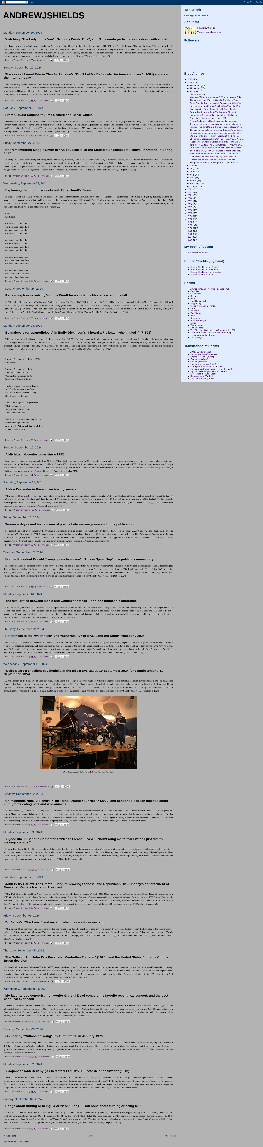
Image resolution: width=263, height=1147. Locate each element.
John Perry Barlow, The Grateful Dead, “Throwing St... (216, 145)
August (194, 165)
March (193, 180)
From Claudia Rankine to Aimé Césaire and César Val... (216, 103)
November (195, 88)
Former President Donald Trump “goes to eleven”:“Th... (216, 127)
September (196, 94)
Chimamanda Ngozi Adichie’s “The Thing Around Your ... (217, 139)
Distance (194, 296)
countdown (43, 849)
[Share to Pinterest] (67, 60)
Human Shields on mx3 (201, 274)
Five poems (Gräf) (199, 359)
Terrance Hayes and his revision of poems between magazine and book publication (69, 524)
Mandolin (194, 310)
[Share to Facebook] (64, 60)
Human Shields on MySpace (204, 267)
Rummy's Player (198, 320)
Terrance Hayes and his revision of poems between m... (216, 124)
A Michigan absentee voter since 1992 (34, 454)
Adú (62, 53)
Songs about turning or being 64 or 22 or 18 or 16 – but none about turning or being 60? (73, 1106)
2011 (190, 225)
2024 (190, 82)
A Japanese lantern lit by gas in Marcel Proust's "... (214, 159)
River (192, 315)
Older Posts (170, 1136)
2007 (190, 237)
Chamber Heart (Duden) (202, 356)
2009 (190, 231)
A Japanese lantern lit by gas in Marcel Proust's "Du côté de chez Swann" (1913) (67, 1071)
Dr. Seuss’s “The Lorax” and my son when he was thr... (216, 147)
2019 (190, 201)
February (195, 183)
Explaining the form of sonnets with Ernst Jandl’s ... (214, 109)
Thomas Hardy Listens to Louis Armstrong (210, 332)
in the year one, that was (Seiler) (206, 366)
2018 (190, 204)
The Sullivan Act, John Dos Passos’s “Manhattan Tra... (216, 150)
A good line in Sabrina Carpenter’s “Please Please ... (215, 142)
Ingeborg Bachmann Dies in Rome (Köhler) (211, 369)
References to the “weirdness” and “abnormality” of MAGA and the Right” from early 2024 (75, 636)
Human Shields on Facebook (204, 269)
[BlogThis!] (58, 60)
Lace (192, 308)
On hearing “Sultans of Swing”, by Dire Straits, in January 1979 (54, 1036)
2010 (190, 228)
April (192, 177)
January (194, 186)
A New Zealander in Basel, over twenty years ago (43, 489)
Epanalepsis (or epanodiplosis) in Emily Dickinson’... (215, 115)
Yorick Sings (196, 337)
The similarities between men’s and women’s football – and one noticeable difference (71, 601)
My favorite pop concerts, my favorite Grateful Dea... (215, 153)
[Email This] (55, 60)
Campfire (194, 291)
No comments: (43, 60)
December (195, 85)
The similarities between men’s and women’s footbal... (216, 130)
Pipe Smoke (196, 313)
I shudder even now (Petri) (203, 364)
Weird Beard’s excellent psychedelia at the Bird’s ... (214, 136)
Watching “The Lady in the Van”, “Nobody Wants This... (216, 97)
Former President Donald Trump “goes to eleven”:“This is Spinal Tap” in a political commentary (79, 559)
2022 (190, 192)
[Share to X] (61, 60)
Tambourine (196, 325)
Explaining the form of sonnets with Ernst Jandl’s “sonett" (50, 190)
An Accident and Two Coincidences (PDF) (210, 289)
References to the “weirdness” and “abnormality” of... (215, 133)
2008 (190, 234)
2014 (190, 216)
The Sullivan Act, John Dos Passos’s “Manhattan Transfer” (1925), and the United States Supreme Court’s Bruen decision (86, 958)
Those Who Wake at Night (203, 335)
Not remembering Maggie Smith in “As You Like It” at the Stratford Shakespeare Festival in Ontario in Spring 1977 (88, 151)
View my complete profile (209, 32)
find (124, 346)
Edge (192, 298)
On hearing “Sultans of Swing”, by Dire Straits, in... (214, 156)
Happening (195, 303)
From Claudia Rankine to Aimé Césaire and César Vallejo (49, 115)
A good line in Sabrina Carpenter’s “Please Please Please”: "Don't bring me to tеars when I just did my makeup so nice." (83, 840)
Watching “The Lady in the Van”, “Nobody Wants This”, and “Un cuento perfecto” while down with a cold (86, 39)
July (192, 168)
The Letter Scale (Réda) (202, 378)
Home (90, 1136)
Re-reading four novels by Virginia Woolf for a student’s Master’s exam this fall (66, 295)
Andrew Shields (207, 28)
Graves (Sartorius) (199, 361)
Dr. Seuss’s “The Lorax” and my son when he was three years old (55, 922)
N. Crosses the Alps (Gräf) (203, 374)
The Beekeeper (197, 327)
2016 (190, 210)
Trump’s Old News (17, 566)
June (193, 171)
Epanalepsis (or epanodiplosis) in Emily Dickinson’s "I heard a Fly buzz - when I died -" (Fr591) (78, 332)
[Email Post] (51, 60)
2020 (190, 198)
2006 (190, 240)
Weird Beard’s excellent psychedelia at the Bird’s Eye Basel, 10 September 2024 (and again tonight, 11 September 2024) (83, 672)
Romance (195, 318)
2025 (190, 79)
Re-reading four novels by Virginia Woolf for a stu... (214, 112)
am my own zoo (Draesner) (203, 354)
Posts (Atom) (23, 1141)
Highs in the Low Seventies (203, 306)
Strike (193, 323)
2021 (190, 195)
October (194, 91)
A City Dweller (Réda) (200, 352)
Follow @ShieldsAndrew (196, 15)
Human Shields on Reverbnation (206, 272)
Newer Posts (10, 1136)
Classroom (195, 293)
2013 (190, 219)
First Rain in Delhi (198, 301)
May (192, 174)
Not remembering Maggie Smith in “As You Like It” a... (216, 106)
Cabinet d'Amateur (199, 252)
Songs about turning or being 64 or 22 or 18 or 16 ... (215, 162)
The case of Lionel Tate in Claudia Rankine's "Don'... (215, 100)
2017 (190, 207)
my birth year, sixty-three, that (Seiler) (208, 371)
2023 (190, 189)
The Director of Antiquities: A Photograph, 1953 (212, 330)
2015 (190, 213)
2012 (190, 222)
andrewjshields (43, 15)
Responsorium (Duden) (201, 376)
